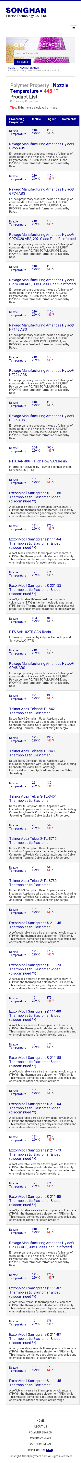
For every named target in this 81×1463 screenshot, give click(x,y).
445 (49, 133)
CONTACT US (40, 1450)
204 (34, 447)
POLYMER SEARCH (29, 67)
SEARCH (22, 62)
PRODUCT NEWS (40, 1444)
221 (34, 695)
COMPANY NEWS (40, 1438)
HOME (11, 67)
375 (49, 479)
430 (49, 695)
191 (34, 479)
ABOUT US (40, 1426)
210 (34, 130)
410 (49, 130)
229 (34, 133)
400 (49, 447)
